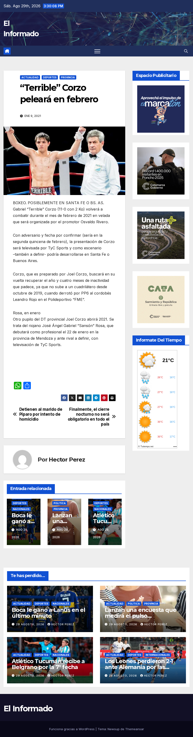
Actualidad (30, 77)
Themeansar (134, 729)
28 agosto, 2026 (123, 675)
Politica (60, 503)
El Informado (28, 708)
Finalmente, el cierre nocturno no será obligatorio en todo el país (88, 416)
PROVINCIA (68, 77)
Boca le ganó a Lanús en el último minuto (48, 612)
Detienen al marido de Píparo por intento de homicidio (40, 414)
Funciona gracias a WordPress (72, 729)
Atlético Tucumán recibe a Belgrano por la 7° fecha (48, 664)
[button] (186, 51)
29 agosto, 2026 (30, 624)
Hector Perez (67, 459)
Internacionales (158, 654)
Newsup (114, 729)
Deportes (49, 77)
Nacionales (21, 509)
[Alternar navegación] (97, 51)
